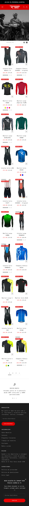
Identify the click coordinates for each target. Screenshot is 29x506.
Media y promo (6, 446)
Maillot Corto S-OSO (7, 359)
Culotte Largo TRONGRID (21, 234)
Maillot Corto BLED (21, 298)
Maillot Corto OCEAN (21, 329)
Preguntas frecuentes (9, 438)
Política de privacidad (9, 469)
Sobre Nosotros (6, 432)
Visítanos (5, 443)
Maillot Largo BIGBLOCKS (7, 136)
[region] (14, 389)
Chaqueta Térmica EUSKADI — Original (21, 69)
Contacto (4, 435)
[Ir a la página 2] (19, 373)
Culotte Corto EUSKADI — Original (21, 202)
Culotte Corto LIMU (7, 168)
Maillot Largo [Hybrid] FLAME (22, 102)
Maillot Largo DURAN (21, 136)
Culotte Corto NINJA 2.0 (7, 69)
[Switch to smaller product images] (26, 42)
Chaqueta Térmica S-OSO (21, 359)
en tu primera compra (14, 2)
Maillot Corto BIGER (21, 169)
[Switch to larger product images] (24, 42)
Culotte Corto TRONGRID (7, 266)
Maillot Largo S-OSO (7, 299)
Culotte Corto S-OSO (7, 329)
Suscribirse (8, 423)
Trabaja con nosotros (9, 440)
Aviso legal (5, 475)
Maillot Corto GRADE (7, 102)
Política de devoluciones (10, 472)
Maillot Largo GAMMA (7, 234)
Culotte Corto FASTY (7, 202)
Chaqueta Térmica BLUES (21, 266)
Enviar (14, 500)
